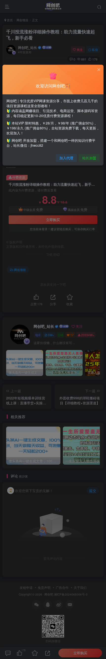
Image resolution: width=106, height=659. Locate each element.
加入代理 (66, 157)
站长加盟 (89, 157)
